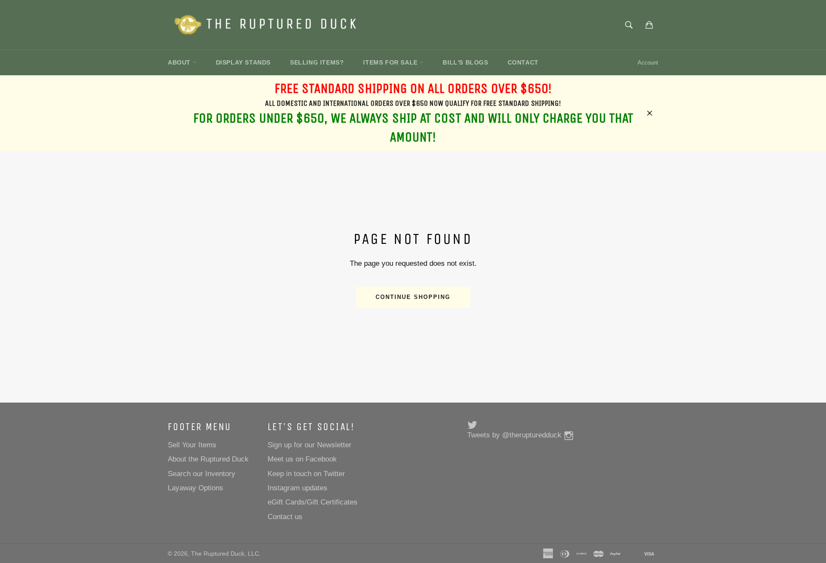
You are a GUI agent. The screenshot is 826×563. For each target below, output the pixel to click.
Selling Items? (317, 62)
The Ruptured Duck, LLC (225, 554)
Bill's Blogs (465, 62)
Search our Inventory (201, 474)
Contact (523, 62)
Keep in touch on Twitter (306, 474)
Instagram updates (297, 488)
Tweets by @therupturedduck (514, 435)
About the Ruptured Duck (208, 459)
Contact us (285, 517)
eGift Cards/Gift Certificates (313, 502)
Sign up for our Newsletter (309, 445)
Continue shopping (413, 297)
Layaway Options (195, 488)
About (180, 62)
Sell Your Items (192, 445)
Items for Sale (391, 62)
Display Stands (243, 62)
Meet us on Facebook (302, 459)
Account (648, 62)
